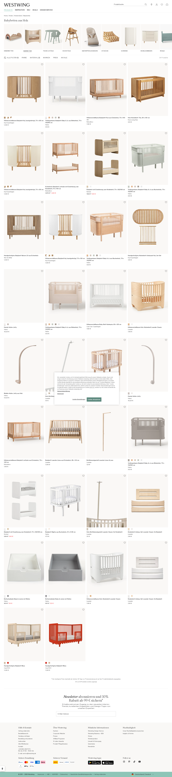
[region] (86, 388)
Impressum (60, 393)
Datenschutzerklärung (63, 391)
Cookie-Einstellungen (78, 399)
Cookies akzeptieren (94, 399)
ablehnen (91, 387)
